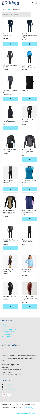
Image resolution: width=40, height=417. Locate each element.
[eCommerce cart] (32, 3)
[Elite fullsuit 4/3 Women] (29, 112)
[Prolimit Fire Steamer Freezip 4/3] (10, 232)
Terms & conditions (9, 329)
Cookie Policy (28, 407)
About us (5, 327)
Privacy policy (7, 334)
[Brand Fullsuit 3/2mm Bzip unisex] (29, 57)
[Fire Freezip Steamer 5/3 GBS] (10, 57)
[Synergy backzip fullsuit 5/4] (10, 261)
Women (7, 9)
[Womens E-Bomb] (10, 288)
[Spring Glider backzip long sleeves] (29, 261)
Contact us (6, 337)
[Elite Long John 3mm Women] (10, 172)
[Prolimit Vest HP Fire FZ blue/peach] (29, 202)
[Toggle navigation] (36, 3)
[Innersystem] (29, 82)
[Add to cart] (10, 44)
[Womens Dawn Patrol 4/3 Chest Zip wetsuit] (29, 288)
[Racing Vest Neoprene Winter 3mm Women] (29, 141)
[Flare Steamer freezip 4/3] (10, 26)
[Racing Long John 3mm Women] (29, 232)
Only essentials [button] (23, 414)
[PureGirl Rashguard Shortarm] (29, 172)
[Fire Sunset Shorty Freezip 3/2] (10, 141)
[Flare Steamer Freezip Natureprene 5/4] (29, 26)
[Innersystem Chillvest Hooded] (10, 112)
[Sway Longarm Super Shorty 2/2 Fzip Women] (10, 202)
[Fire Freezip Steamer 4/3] (10, 82)
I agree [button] (34, 414)
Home (4, 324)
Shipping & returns (8, 332)
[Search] (28, 14)
